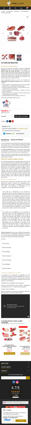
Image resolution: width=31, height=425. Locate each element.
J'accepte (20, 420)
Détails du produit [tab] (17, 140)
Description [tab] (5, 140)
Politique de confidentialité (10, 417)
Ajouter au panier (21, 116)
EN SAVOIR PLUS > (20, 133)
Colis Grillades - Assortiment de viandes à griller (9, 346)
